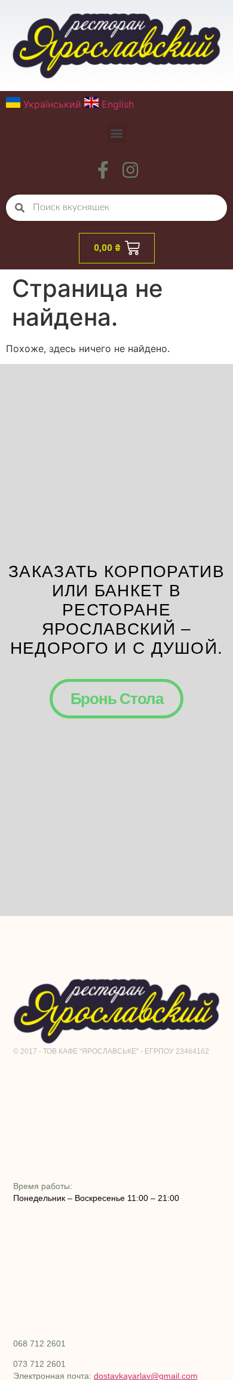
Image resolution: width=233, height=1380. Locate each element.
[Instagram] (130, 170)
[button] (117, 133)
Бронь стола (116, 699)
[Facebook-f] (103, 170)
